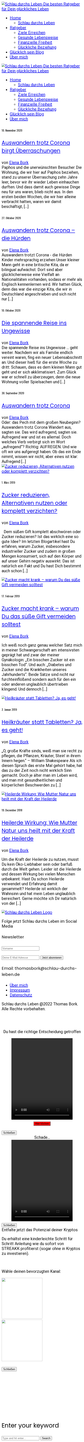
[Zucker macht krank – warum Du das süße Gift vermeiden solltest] (42, 584)
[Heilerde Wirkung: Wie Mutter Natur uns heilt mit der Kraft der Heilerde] (42, 798)
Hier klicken (42, 1123)
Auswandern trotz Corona (36, 405)
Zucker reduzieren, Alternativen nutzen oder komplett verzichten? (34, 503)
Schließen (9, 1132)
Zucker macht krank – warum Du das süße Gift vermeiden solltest (40, 616)
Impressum (20, 990)
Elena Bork (19, 162)
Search (46, 1438)
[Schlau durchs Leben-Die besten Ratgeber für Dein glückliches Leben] (42, 9)
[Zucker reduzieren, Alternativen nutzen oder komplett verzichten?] (42, 471)
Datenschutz (21, 995)
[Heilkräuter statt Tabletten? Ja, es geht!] (39, 698)
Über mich (19, 985)
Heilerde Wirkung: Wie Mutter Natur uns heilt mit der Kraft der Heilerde (39, 830)
